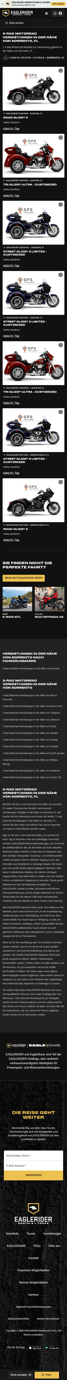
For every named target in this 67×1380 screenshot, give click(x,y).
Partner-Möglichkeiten (33, 1282)
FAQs (37, 1246)
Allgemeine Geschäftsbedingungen (33, 1307)
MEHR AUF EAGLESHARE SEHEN (23, 578)
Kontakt (33, 1258)
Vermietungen (52, 1234)
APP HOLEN (58, 4)
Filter (48, 1375)
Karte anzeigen (19, 1375)
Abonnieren (33, 1175)
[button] (33, 99)
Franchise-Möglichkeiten (34, 1270)
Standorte (12, 1234)
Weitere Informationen (48, 1319)
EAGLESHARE (16, 1246)
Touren (31, 1234)
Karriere (33, 1295)
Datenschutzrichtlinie (18, 1319)
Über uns (54, 1246)
